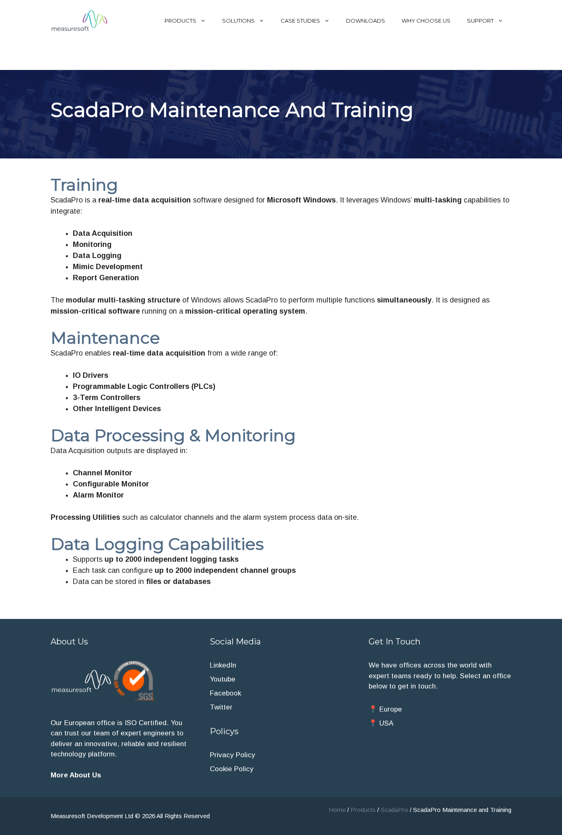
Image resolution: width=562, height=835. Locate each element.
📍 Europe (385, 709)
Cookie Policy (231, 769)
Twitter (221, 707)
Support (480, 20)
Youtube (222, 679)
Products (180, 20)
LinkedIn (223, 665)
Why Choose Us (426, 20)
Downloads (365, 20)
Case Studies (300, 20)
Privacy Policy (232, 755)
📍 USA (381, 723)
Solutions (238, 20)
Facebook (225, 693)
